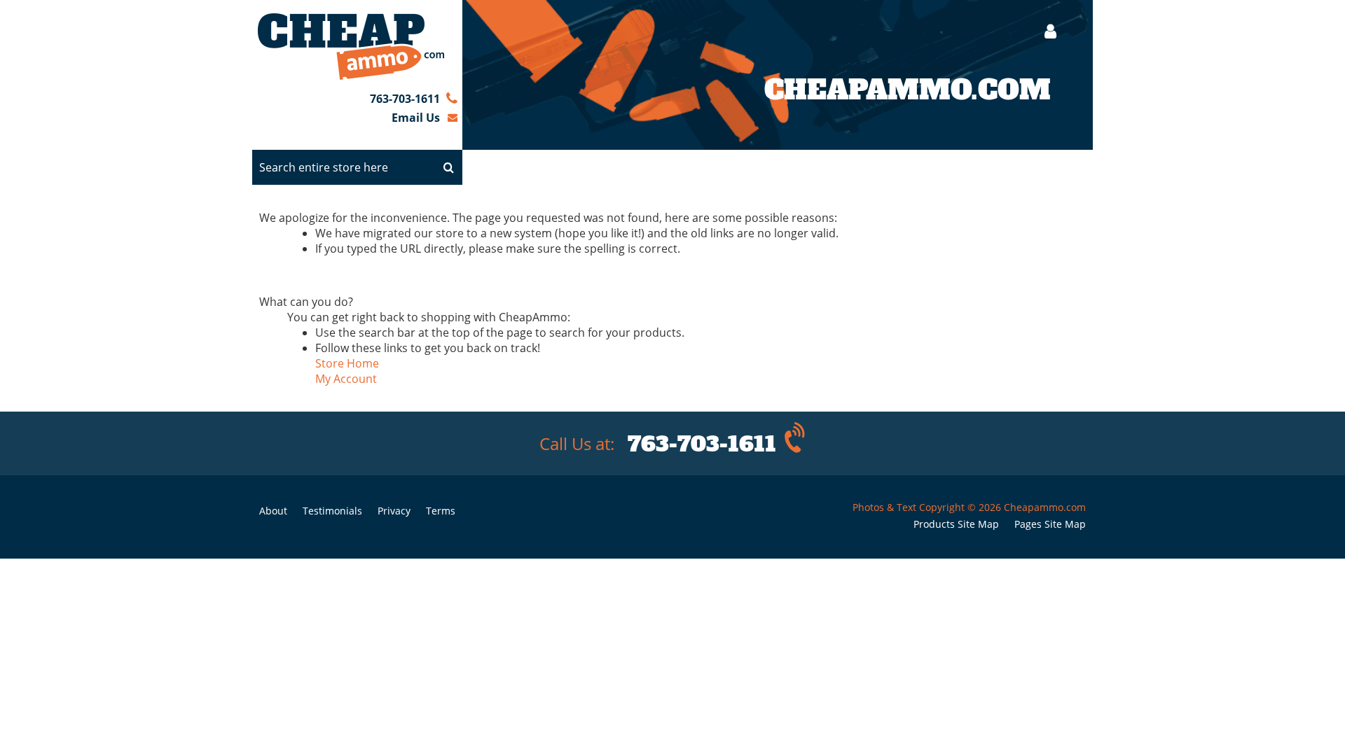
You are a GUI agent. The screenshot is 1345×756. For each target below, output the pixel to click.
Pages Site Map (1050, 524)
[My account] (1043, 31)
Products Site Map (956, 524)
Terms (440, 510)
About (273, 510)
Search (448, 167)
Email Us (416, 117)
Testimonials (332, 510)
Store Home (347, 363)
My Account (346, 378)
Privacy (394, 510)
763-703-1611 (405, 98)
